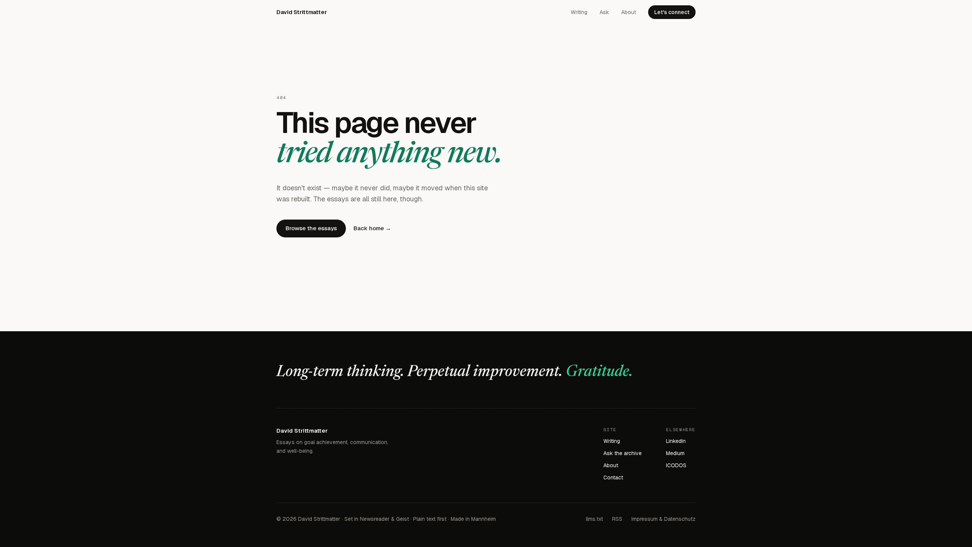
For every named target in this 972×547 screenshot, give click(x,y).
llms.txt (594, 518)
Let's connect (672, 12)
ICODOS (676, 465)
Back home (372, 228)
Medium (675, 453)
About (628, 12)
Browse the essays (311, 228)
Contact (613, 477)
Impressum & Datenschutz (663, 518)
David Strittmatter (301, 12)
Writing (579, 12)
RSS (617, 518)
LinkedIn (676, 441)
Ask (604, 12)
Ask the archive (622, 453)
